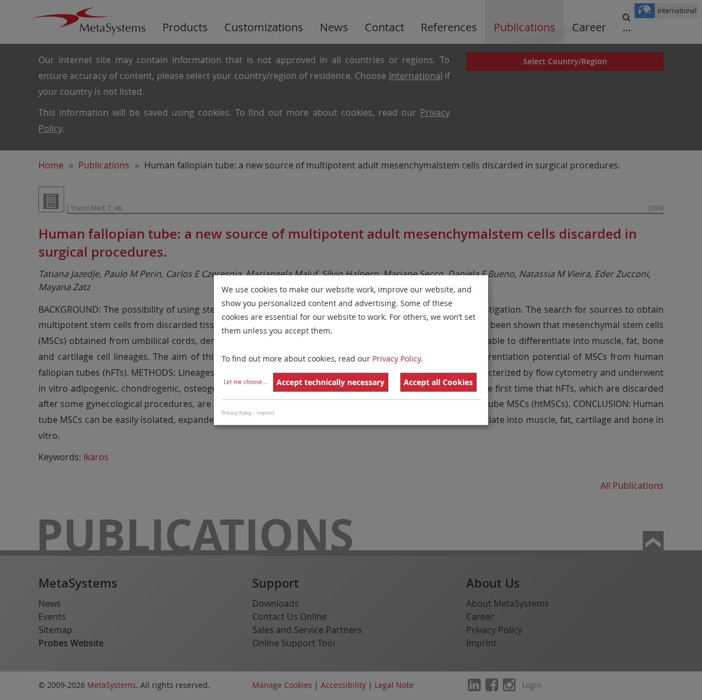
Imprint (265, 413)
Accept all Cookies (438, 382)
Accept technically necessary (330, 382)
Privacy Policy (396, 358)
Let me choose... (245, 382)
